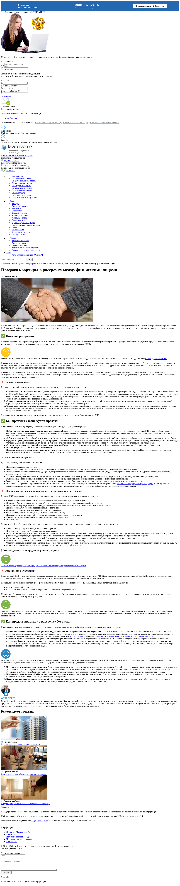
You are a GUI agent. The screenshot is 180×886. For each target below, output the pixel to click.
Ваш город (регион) (10, 91)
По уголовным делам (21, 195)
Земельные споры (20, 218)
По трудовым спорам (21, 185)
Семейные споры (19, 245)
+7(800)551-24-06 (11, 160)
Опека (14, 227)
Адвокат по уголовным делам (25, 248)
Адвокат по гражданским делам (26, 250)
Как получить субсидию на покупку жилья (20, 744)
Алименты (16, 208)
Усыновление (18, 230)
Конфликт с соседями (21, 232)
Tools (8, 252)
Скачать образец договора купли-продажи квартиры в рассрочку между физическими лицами (43, 566)
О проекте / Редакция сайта (18, 832)
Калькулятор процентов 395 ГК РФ (27, 255)
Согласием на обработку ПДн (48, 122)
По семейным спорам (21, 178)
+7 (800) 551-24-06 (39, 821)
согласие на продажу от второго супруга (135, 483)
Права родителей (19, 220)
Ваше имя (5, 80)
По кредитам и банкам (22, 188)
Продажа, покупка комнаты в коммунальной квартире (25, 803)
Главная (6, 263)
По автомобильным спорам (24, 181)
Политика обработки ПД (17, 837)
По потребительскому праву (24, 197)
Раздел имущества (20, 206)
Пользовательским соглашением (104, 122)
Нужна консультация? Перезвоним (150, 6)
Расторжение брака (20, 240)
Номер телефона (9, 86)
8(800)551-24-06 (87, 5)
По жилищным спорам (22, 183)
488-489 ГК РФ (160, 358)
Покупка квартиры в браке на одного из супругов (23, 774)
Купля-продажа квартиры (23, 222)
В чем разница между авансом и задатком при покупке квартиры (124, 636)
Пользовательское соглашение (19, 839)
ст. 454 (148, 358)
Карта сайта (11, 841)
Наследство (17, 211)
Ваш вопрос (7, 61)
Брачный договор (19, 213)
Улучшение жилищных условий (26, 225)
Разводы (15, 203)
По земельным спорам (22, 190)
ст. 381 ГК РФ (76, 636)
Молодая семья (18, 234)
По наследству (18, 193)
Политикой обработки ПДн (75, 122)
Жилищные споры (20, 215)
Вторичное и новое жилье (48, 263)
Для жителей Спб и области (13, 165)
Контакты (10, 834)
